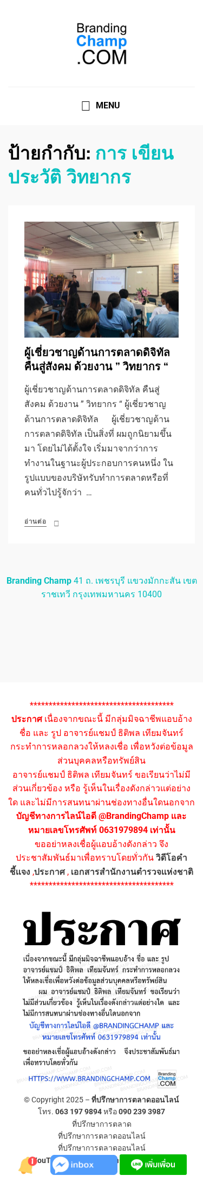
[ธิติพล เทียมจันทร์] (28, 1164)
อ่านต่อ (35, 521)
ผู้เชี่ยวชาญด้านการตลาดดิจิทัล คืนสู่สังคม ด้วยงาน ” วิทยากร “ (97, 359)
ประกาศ (49, 872)
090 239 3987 (142, 1111)
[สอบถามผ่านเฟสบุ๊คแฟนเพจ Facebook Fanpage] (85, 1164)
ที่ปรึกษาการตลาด (102, 1124)
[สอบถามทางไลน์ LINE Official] (153, 1164)
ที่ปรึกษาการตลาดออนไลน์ (135, 1099)
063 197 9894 (78, 1111)
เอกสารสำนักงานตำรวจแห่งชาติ (132, 872)
